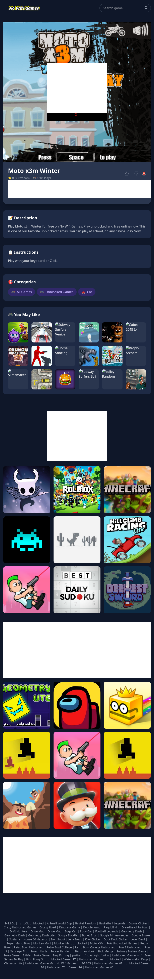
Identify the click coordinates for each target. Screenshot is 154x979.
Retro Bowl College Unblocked (95, 947)
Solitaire (15, 939)
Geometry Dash (132, 931)
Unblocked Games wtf (127, 955)
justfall (77, 955)
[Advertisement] (77, 88)
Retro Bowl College (60, 947)
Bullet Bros (89, 935)
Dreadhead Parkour (135, 927)
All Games (21, 292)
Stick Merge (105, 951)
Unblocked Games (56, 292)
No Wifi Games (66, 963)
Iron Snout (58, 939)
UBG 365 (85, 963)
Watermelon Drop (136, 959)
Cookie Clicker (138, 923)
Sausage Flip (19, 951)
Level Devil (138, 939)
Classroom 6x (13, 963)
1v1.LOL (10, 923)
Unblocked (114, 959)
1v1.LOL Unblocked (31, 923)
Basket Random (86, 923)
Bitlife (27, 955)
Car (86, 292)
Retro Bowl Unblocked (29, 947)
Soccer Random (61, 951)
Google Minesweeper (114, 935)
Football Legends (107, 931)
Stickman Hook (85, 951)
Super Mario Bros (19, 943)
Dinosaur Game (70, 927)
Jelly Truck (75, 939)
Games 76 (75, 967)
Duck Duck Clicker (116, 939)
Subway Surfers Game (132, 951)
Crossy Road (48, 927)
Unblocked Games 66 (99, 967)
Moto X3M (97, 943)
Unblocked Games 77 (62, 959)
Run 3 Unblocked (130, 947)
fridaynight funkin (97, 955)
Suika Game (12, 955)
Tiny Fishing (61, 955)
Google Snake (141, 935)
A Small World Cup (60, 923)
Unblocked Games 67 (108, 963)
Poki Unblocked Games (122, 943)
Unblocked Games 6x (39, 963)
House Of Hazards (36, 939)
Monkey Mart (42, 943)
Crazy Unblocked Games (20, 927)
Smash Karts (39, 951)
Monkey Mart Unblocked (71, 943)
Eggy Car (71, 931)
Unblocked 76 (56, 967)
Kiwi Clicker (93, 939)
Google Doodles (69, 935)
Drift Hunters (19, 931)
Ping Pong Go (35, 959)
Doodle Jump (92, 927)
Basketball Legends (112, 923)
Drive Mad (38, 931)
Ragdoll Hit (111, 927)
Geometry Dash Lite (41, 935)
